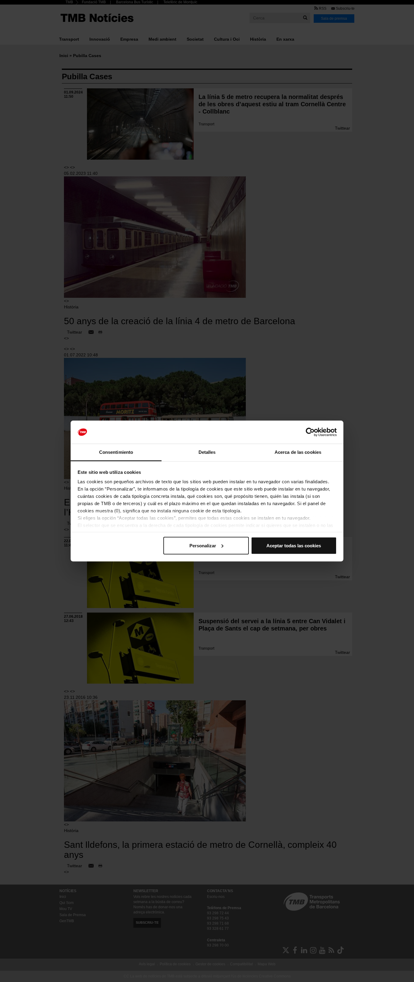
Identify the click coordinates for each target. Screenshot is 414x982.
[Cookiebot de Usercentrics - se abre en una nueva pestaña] (310, 432)
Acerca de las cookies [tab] (298, 452)
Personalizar (202, 545)
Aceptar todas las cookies (293, 545)
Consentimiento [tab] (116, 452)
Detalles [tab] (207, 452)
